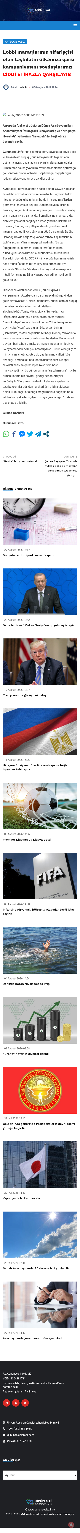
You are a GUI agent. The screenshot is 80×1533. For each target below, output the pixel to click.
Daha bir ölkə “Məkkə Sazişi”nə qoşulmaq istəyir (38, 625)
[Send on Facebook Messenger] (22, 434)
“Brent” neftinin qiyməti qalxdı (26, 1054)
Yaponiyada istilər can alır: (22, 1198)
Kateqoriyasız (15, 41)
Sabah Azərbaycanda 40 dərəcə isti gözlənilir (36, 1268)
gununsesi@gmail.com (20, 1434)
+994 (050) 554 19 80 (19, 1428)
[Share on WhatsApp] (6, 434)
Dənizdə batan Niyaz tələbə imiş (26, 984)
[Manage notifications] (71, 1525)
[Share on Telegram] (38, 434)
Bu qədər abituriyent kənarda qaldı (28, 555)
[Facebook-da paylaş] (14, 434)
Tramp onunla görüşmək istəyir (26, 695)
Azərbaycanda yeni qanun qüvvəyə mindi (32, 1338)
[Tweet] (30, 434)
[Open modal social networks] (46, 434)
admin (23, 87)
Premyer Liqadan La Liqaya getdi (27, 839)
